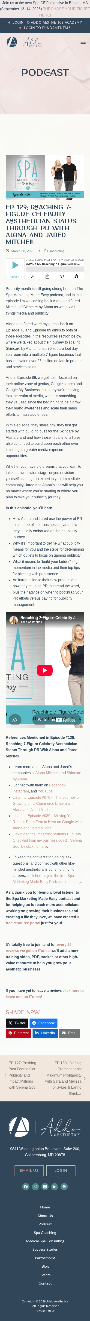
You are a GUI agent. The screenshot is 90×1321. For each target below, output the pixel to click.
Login (60, 1170)
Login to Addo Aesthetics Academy (47, 22)
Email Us (29, 1170)
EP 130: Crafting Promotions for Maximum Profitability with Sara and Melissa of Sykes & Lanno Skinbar (62, 1078)
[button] (83, 42)
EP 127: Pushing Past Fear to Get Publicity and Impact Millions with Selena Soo (20, 1075)
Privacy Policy (45, 1310)
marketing (57, 251)
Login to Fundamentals (47, 28)
